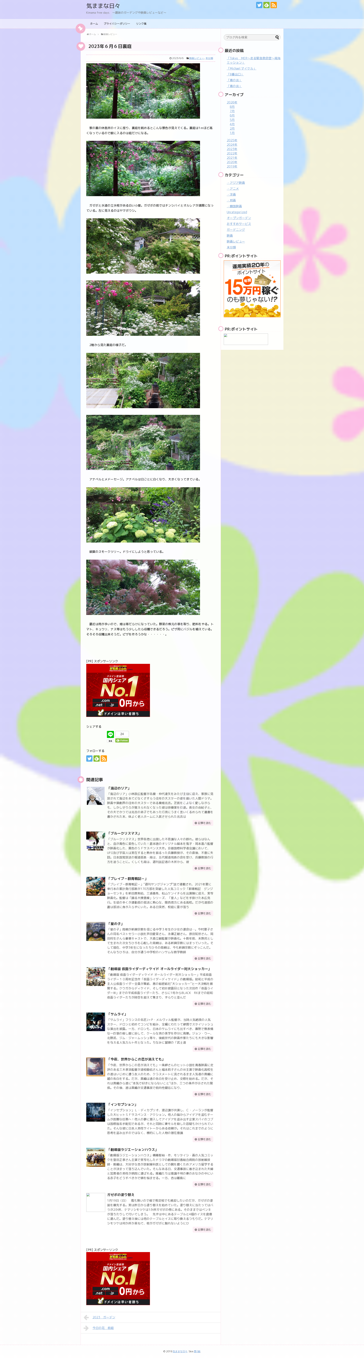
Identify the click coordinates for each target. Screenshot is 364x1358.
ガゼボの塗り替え (120, 1194)
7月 (232, 111)
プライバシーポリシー (117, 23)
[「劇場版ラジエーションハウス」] (95, 1157)
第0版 (197, 1351)
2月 (232, 128)
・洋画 (231, 194)
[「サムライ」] (95, 1021)
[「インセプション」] (95, 1112)
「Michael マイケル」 (241, 68)
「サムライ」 (117, 1014)
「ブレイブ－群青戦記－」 (127, 878)
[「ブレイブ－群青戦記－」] (95, 886)
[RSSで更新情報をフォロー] (274, 5)
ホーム (94, 23)
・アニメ (233, 188)
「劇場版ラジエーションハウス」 (132, 1149)
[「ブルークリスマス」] (95, 841)
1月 (232, 133)
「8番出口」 (235, 74)
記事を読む (204, 823)
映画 (230, 235)
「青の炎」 (234, 80)
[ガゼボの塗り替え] (95, 1202)
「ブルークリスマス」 (124, 833)
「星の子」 (115, 923)
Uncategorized (237, 212)
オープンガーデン (239, 218)
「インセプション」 (122, 1104)
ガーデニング (236, 230)
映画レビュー (196, 58)
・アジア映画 (236, 183)
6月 (232, 115)
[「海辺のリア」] (95, 795)
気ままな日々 (103, 6)
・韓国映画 (234, 206)
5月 (232, 120)
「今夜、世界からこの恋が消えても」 (136, 1059)
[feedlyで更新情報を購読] (266, 5)
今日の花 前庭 (103, 1328)
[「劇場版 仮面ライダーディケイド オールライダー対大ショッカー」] (95, 976)
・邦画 (231, 200)
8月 (232, 107)
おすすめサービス (239, 224)
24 (122, 734)
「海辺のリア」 (119, 788)
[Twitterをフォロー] (259, 5)
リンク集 (141, 23)
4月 (232, 124)
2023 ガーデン (104, 1317)
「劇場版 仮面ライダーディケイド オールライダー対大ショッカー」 (159, 968)
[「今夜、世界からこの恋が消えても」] (95, 1066)
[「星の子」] (95, 931)
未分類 (209, 58)
